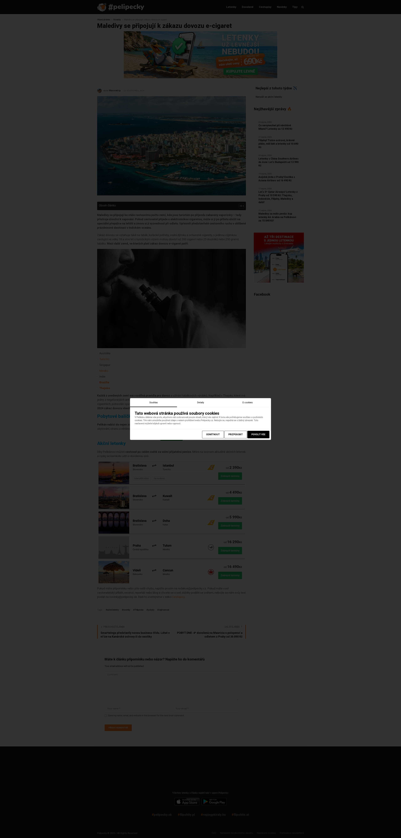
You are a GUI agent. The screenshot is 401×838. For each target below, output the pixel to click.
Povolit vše (258, 434)
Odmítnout (213, 434)
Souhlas (153, 402)
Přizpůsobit (235, 434)
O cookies (247, 402)
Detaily (200, 402)
